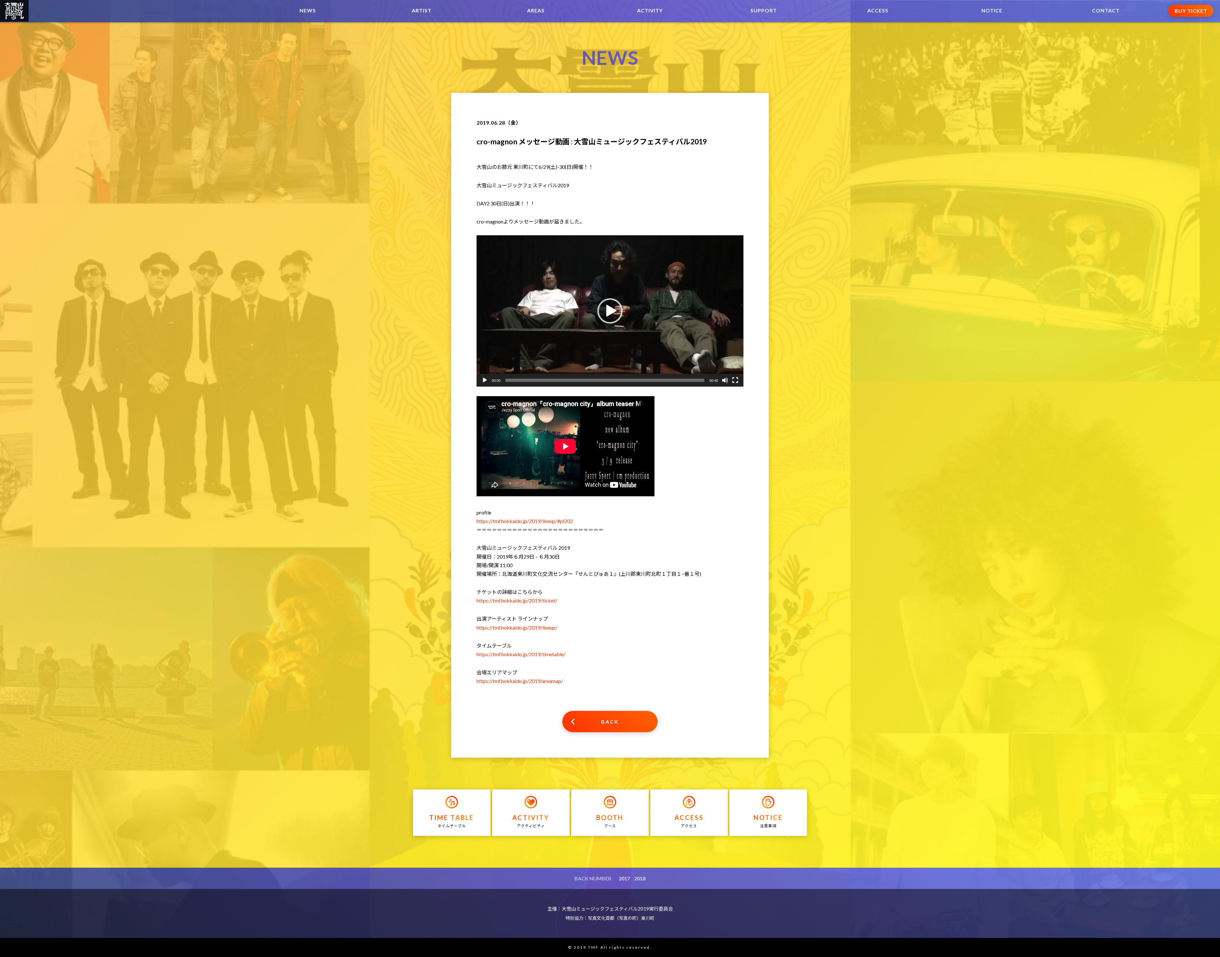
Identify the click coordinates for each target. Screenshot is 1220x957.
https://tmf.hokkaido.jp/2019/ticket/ (517, 600)
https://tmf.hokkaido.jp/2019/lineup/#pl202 (525, 521)
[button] (610, 311)
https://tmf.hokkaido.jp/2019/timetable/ (521, 654)
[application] (610, 310)
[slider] (604, 380)
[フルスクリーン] (735, 380)
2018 (640, 878)
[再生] (485, 380)
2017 (624, 878)
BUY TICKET (1191, 11)
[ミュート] (725, 380)
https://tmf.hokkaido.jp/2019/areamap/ (520, 681)
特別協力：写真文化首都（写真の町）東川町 (610, 918)
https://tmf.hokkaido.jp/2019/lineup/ (517, 627)
